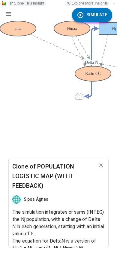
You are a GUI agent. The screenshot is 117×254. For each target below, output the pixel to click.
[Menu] (8, 14)
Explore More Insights (89, 3)
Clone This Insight (29, 3)
